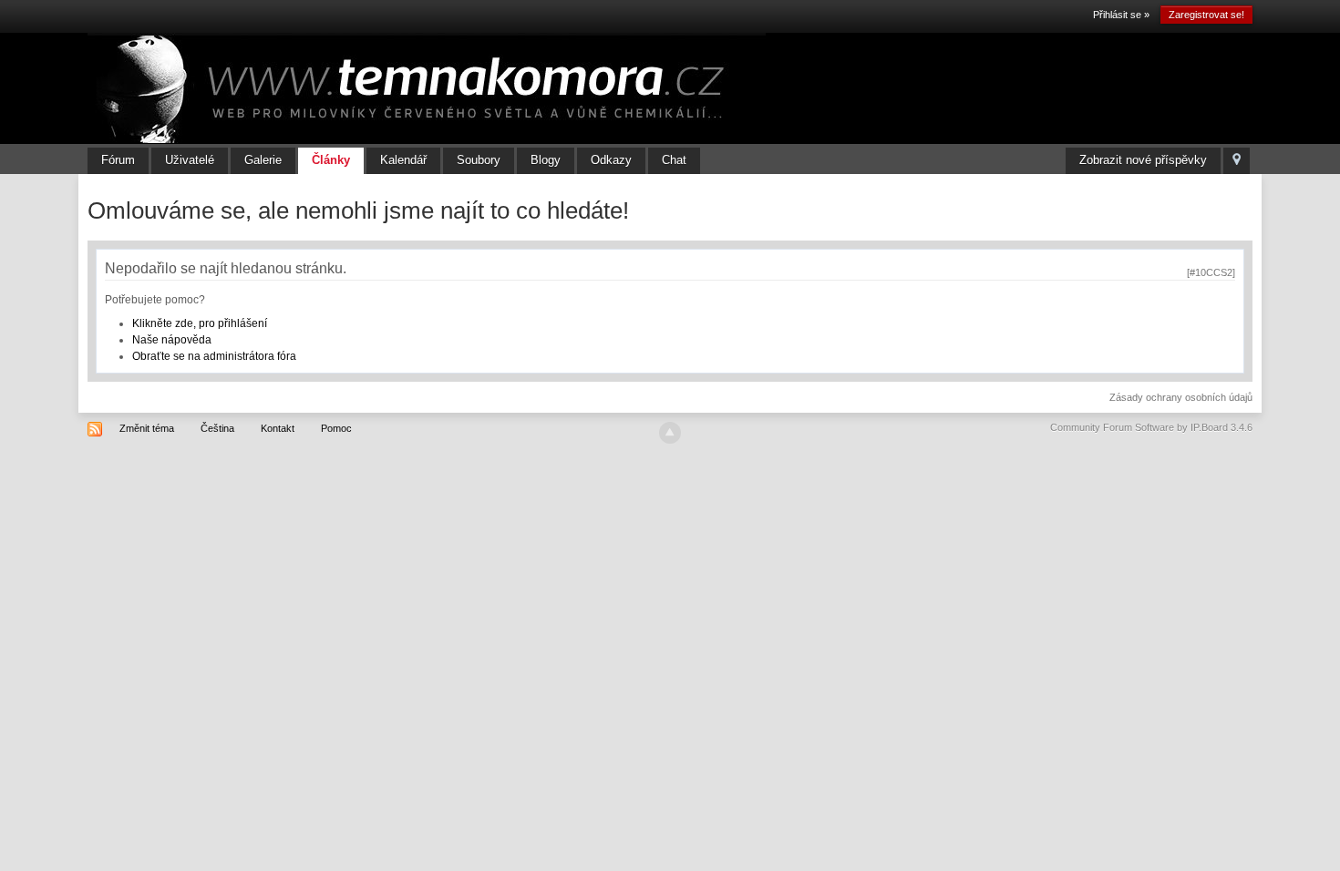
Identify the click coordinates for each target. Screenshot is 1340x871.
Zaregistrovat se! (1206, 14)
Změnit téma (146, 428)
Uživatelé (189, 160)
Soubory (478, 160)
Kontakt (277, 428)
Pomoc (336, 428)
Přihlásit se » (1121, 14)
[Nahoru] (670, 433)
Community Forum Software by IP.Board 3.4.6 (1151, 427)
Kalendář (403, 160)
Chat (674, 160)
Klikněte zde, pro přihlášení (199, 323)
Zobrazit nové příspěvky (1143, 160)
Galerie (263, 160)
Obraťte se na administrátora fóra (214, 356)
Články (331, 160)
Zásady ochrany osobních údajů (1180, 397)
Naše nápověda (171, 339)
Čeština (217, 428)
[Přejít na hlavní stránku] (427, 87)
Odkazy (611, 160)
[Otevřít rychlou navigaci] (1236, 161)
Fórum (118, 160)
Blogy (546, 160)
